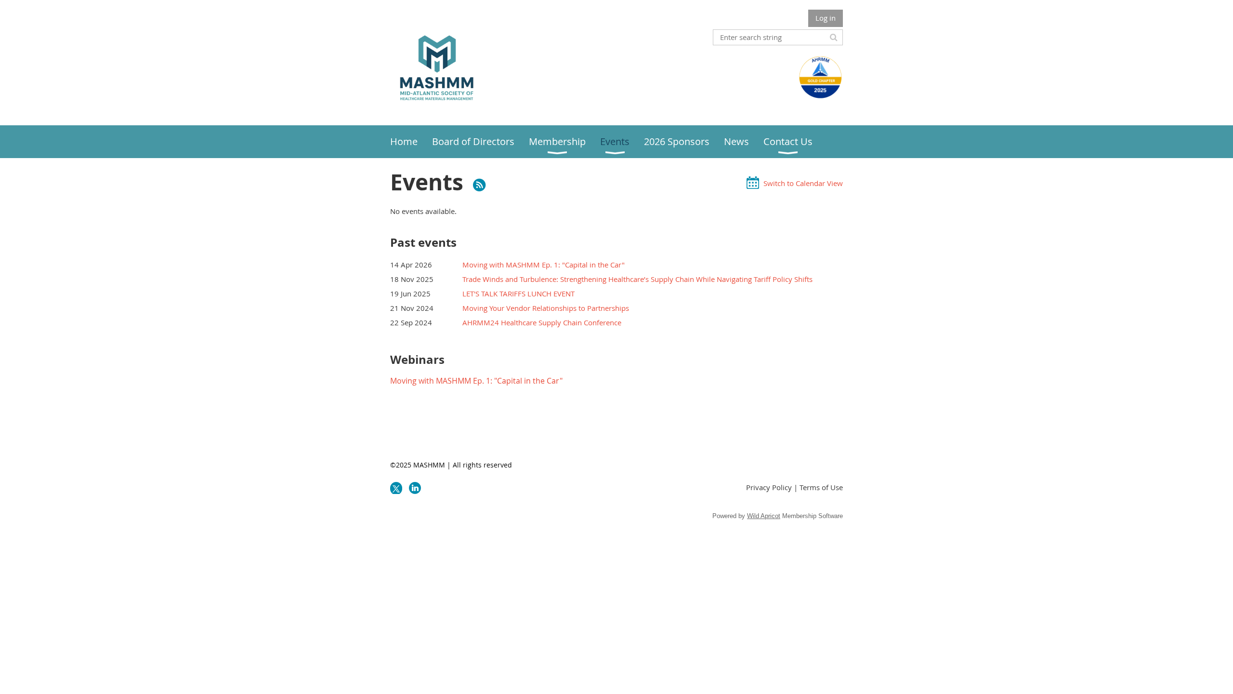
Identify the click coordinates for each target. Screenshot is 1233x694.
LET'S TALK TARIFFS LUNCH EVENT (518, 293)
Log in (825, 18)
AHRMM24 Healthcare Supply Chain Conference (541, 322)
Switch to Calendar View (803, 183)
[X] (396, 488)
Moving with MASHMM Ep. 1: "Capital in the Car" (543, 264)
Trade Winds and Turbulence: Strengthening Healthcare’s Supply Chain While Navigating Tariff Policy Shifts (637, 279)
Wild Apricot (763, 516)
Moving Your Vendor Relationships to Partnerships (545, 308)
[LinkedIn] (415, 488)
